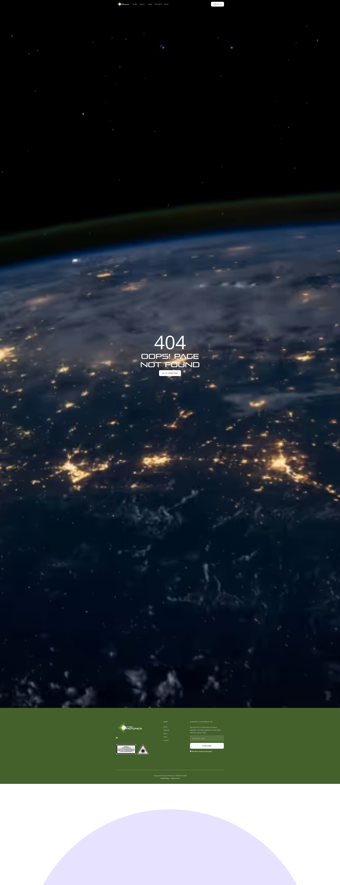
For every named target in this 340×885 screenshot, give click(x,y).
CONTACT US (217, 4)
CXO (185, 776)
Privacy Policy (164, 778)
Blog (166, 4)
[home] (122, 4)
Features (158, 4)
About (142, 4)
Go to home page (170, 373)
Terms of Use (175, 778)
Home (135, 4)
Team (149, 4)
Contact (165, 740)
